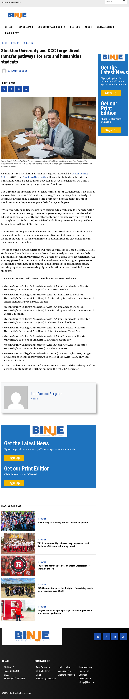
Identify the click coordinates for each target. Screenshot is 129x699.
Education (28, 43)
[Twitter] (18, 89)
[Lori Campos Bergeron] (5, 71)
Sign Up (14, 458)
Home (4, 43)
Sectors (15, 43)
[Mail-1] (97, 636)
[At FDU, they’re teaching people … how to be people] (18, 521)
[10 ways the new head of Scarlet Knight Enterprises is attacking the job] (18, 566)
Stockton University (34, 177)
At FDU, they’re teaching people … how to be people (62, 522)
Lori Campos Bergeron (17, 70)
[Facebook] (11, 89)
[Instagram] (106, 636)
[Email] (4, 89)
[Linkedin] (26, 89)
